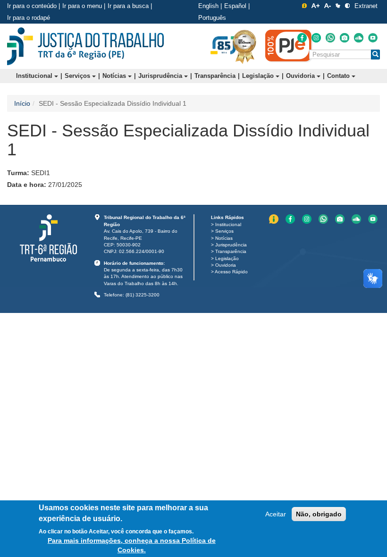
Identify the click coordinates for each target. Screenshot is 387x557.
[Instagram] (316, 37)
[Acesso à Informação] (304, 5)
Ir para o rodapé (28, 17)
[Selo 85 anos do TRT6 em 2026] (224, 46)
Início (22, 103)
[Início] (85, 46)
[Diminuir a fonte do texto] (327, 5)
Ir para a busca (128, 5)
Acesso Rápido (231, 271)
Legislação (259, 75)
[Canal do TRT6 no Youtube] (373, 37)
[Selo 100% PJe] (288, 46)
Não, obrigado (319, 514)
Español (235, 5)
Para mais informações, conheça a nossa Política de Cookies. (132, 545)
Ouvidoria (301, 75)
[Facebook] (302, 37)
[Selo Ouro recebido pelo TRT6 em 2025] (244, 46)
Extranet (366, 5)
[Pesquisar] (375, 54)
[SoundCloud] (358, 37)
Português (212, 17)
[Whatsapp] (330, 37)
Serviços (78, 75)
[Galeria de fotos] (344, 37)
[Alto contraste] (347, 5)
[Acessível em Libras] (338, 5)
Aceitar (275, 514)
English (208, 5)
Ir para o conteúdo (32, 5)
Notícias (115, 75)
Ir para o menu (82, 5)
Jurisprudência (161, 75)
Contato (339, 75)
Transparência (215, 75)
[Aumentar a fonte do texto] (315, 5)
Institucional (35, 75)
